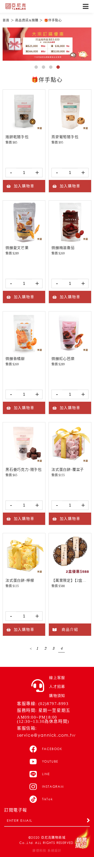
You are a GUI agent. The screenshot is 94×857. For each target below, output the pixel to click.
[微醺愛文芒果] (24, 241)
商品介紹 (70, 630)
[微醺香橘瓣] (24, 352)
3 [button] (51, 68)
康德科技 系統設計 (47, 851)
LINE (46, 774)
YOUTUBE (50, 761)
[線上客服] (37, 685)
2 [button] (44, 68)
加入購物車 (24, 186)
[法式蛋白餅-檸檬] (24, 574)
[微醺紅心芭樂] (70, 352)
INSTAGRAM (53, 786)
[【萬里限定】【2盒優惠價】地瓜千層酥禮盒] (70, 574)
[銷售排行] (82, 838)
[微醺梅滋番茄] (70, 241)
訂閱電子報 (15, 810)
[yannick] (15, 6)
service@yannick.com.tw (46, 735)
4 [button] (59, 68)
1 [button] (37, 68)
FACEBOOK (52, 749)
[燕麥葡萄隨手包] (70, 130)
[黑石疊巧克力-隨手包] (24, 463)
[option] (47, 44)
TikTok (47, 799)
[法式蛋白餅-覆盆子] (70, 463)
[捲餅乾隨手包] (24, 130)
